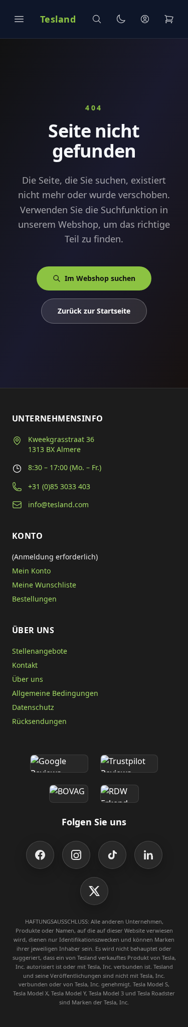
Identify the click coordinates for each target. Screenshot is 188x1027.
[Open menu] (19, 19)
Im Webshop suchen (100, 278)
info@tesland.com (58, 504)
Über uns (27, 679)
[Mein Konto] (145, 19)
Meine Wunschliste (44, 585)
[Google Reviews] (59, 764)
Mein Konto (31, 570)
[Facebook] (40, 855)
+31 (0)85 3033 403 (59, 486)
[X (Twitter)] (94, 891)
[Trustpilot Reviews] (129, 764)
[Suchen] (97, 19)
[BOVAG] (68, 794)
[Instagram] (76, 855)
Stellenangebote (39, 651)
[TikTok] (112, 855)
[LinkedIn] (148, 855)
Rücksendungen (39, 721)
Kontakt (25, 665)
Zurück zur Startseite (94, 311)
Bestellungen (34, 599)
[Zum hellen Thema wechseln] (121, 19)
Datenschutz (33, 707)
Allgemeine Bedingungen (55, 693)
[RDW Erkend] (119, 794)
